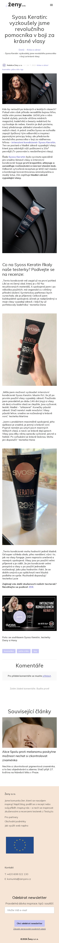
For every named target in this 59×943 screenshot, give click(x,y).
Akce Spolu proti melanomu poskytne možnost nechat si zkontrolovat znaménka (29, 756)
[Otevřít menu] (51, 5)
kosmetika (6, 69)
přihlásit (47, 675)
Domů (21, 50)
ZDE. (31, 586)
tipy (21, 69)
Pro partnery (11, 817)
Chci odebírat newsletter (29, 923)
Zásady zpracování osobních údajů (29, 929)
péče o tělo (15, 69)
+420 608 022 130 (17, 874)
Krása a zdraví (33, 50)
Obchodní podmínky (15, 821)
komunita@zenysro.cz (19, 878)
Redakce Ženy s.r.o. (14, 65)
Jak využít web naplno (16, 825)
